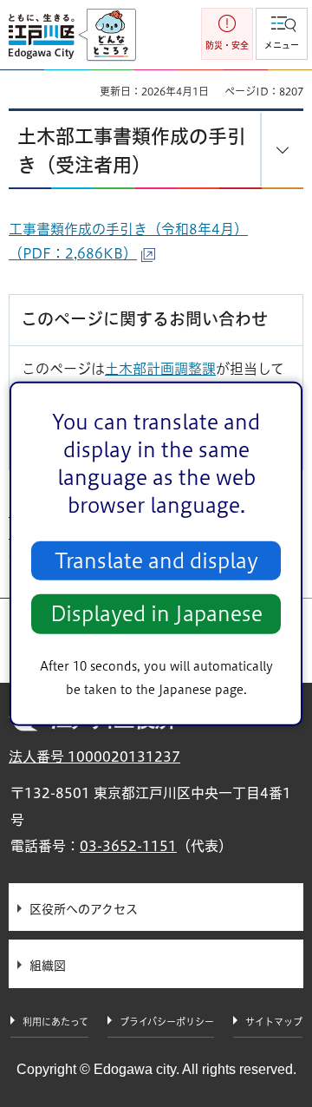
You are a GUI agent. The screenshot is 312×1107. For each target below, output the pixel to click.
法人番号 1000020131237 (94, 756)
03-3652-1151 (128, 846)
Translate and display (156, 561)
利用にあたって (55, 1021)
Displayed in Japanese (156, 614)
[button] (282, 34)
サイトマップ (273, 1021)
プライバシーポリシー (167, 1021)
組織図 (47, 966)
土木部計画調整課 (160, 369)
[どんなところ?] (107, 35)
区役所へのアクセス (83, 909)
